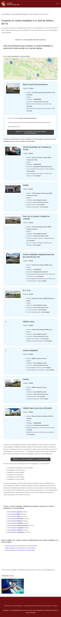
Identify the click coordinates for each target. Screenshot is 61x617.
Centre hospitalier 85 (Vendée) (20, 14)
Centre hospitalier (6, 14)
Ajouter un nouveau (52, 605)
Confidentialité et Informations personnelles (34, 605)
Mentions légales (17, 605)
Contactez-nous (8, 605)
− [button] (5, 62)
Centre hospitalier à (15, 523)
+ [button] (5, 59)
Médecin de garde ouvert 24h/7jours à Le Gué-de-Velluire (20, 548)
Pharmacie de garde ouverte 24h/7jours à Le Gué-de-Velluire (21, 545)
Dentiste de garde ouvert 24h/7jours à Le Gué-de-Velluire (20, 550)
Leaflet (44, 79)
